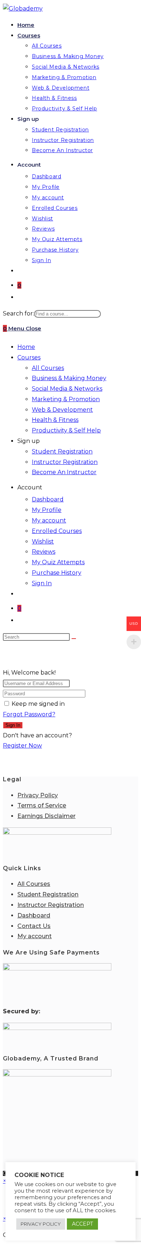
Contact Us (34, 926)
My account (49, 520)
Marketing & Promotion (66, 399)
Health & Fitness (55, 419)
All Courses (48, 368)
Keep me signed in (38, 703)
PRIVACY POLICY (41, 1224)
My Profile (46, 509)
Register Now (22, 745)
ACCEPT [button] (82, 1224)
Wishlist (43, 541)
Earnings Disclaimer (46, 816)
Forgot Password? (29, 714)
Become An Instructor (64, 472)
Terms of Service (41, 805)
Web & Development (62, 409)
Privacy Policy (37, 795)
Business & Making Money (69, 378)
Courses (28, 357)
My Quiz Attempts (58, 562)
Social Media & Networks (67, 388)
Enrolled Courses (57, 531)
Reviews (43, 551)
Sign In (42, 583)
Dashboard (48, 499)
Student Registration (62, 451)
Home (26, 346)
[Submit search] (73, 638)
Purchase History (56, 572)
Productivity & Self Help (66, 430)
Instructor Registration (65, 462)
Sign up (28, 440)
